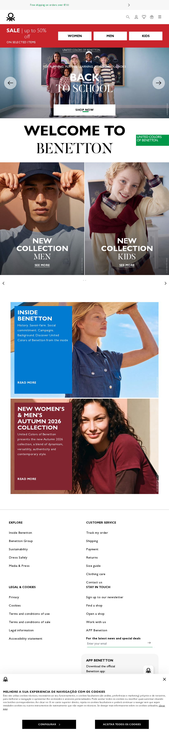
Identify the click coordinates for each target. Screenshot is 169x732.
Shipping (92, 541)
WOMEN (75, 36)
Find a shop (94, 605)
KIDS (146, 36)
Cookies (15, 605)
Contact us (94, 582)
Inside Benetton (20, 533)
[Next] (129, 5)
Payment (92, 549)
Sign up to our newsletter (104, 597)
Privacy (14, 597)
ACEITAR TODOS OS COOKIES (122, 724)
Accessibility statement (25, 638)
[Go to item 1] (80, 111)
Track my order (97, 533)
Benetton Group (21, 541)
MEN (110, 36)
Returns (92, 557)
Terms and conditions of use (29, 614)
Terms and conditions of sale (29, 622)
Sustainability (18, 549)
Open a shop (95, 614)
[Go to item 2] (85, 111)
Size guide (93, 566)
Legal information (21, 630)
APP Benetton (96, 630)
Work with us (96, 622)
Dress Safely (18, 557)
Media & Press (19, 566)
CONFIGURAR (47, 724)
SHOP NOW (84, 110)
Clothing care (96, 574)
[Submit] (149, 642)
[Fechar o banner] (164, 679)
